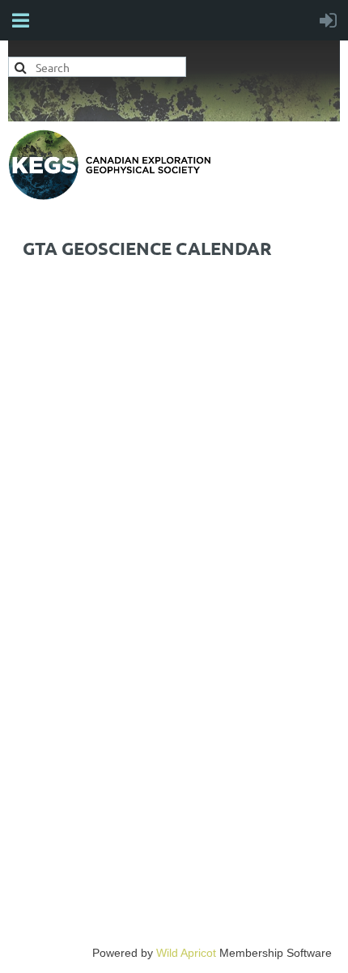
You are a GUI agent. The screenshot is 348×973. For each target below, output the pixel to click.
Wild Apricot (186, 952)
